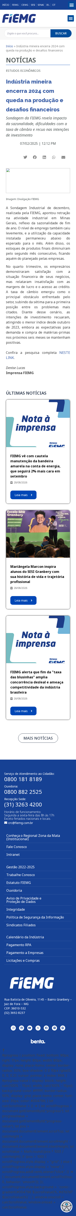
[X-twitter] (38, 1028)
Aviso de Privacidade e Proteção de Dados (23, 900)
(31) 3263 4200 (23, 804)
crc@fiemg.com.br (20, 823)
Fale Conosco (16, 846)
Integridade (15, 909)
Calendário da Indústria (25, 937)
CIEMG (24, 4)
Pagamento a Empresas (24, 952)
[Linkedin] (21, 1028)
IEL (47, 4)
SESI (33, 4)
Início (5, 4)
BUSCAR (61, 33)
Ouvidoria (14, 890)
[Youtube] (29, 1028)
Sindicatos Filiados (21, 925)
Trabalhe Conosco (20, 874)
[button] (71, 4)
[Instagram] (13, 1028)
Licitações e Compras (23, 960)
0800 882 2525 (23, 791)
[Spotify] (62, 1028)
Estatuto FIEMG (18, 882)
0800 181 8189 (23, 779)
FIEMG (15, 4)
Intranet (13, 854)
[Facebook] (46, 1028)
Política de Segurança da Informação (35, 917)
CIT (53, 4)
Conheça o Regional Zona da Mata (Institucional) (33, 837)
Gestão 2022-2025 (20, 867)
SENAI (41, 4)
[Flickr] (54, 1028)
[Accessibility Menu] (66, 1206)
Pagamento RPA (18, 945)
